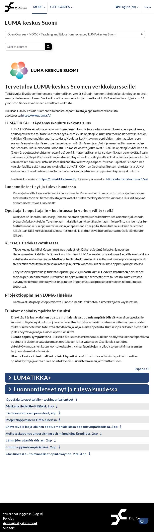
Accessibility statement (20, 523)
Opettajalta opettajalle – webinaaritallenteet (39, 399)
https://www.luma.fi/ (36, 115)
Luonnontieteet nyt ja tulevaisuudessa (66, 389)
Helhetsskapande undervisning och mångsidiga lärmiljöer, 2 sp (52, 433)
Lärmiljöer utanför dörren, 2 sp (29, 440)
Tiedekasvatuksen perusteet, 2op (31, 413)
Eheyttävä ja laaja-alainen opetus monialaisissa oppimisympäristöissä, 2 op (62, 426)
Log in (148, 7)
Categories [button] (60, 7)
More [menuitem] (38, 7)
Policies (8, 518)
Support (9, 528)
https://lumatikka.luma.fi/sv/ (127, 179)
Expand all (142, 369)
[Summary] (77, 399)
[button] (127, 7)
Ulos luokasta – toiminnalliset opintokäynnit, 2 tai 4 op (46, 454)
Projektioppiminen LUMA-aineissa (31, 420)
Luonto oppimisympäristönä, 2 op (31, 447)
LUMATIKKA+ (33, 377)
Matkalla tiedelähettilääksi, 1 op (30, 406)
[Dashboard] (15, 7)
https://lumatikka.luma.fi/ (57, 179)
